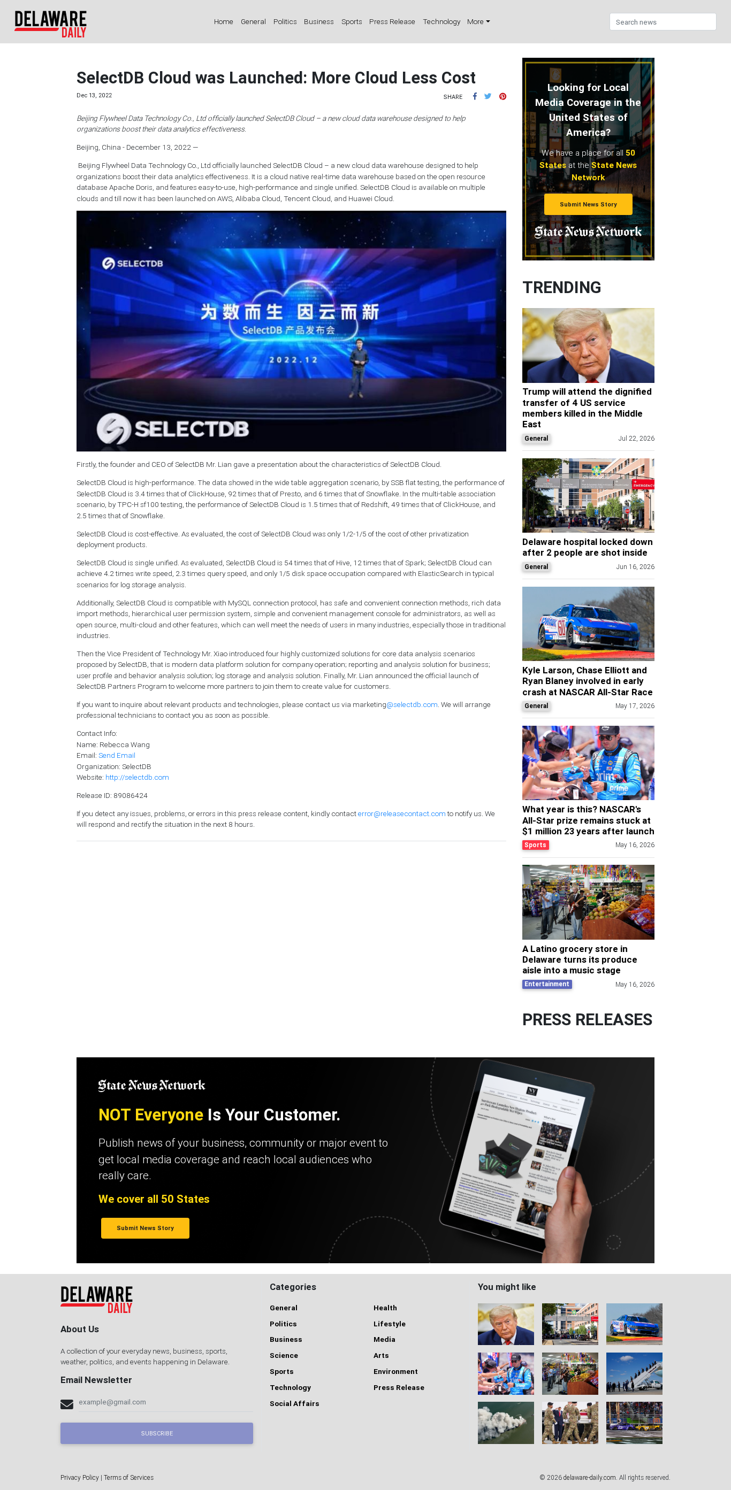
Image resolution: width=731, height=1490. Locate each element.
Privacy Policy (79, 1477)
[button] (475, 96)
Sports (351, 21)
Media (384, 1339)
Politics (285, 21)
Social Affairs (294, 1403)
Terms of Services (129, 1477)
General (253, 21)
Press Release (392, 21)
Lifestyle (390, 1323)
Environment (396, 1371)
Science (284, 1355)
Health (385, 1307)
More (475, 21)
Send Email (116, 755)
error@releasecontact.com (402, 813)
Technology (441, 21)
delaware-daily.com (590, 1477)
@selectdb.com (412, 704)
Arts (381, 1355)
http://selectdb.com (137, 777)
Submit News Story (588, 204)
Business (319, 21)
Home (223, 21)
